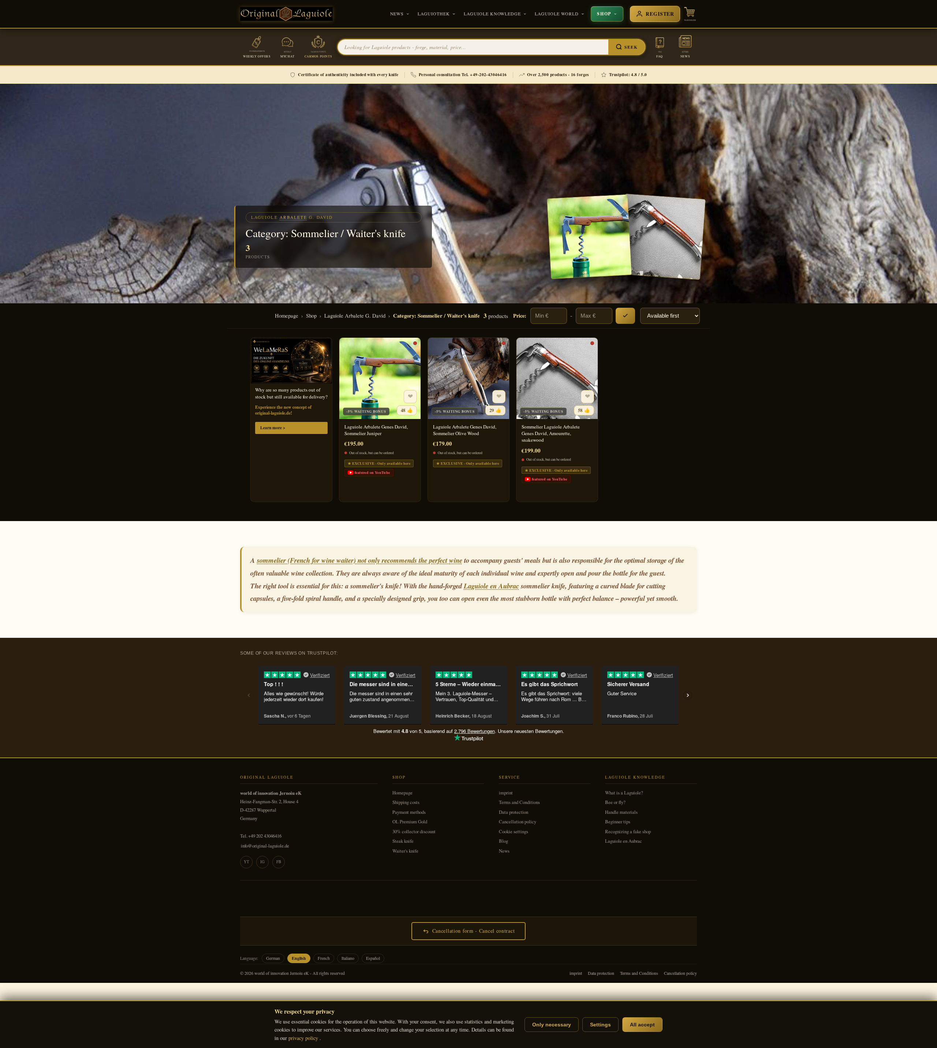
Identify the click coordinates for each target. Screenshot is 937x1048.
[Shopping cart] (690, 14)
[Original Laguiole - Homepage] (286, 14)
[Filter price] (625, 316)
